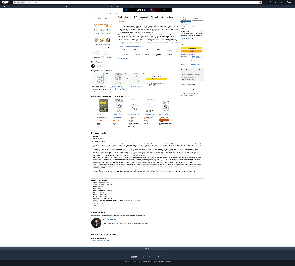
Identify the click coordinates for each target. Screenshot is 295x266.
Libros (243, 6)
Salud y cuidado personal (64, 6)
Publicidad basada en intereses (164, 261)
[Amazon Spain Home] (134, 257)
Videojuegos (133, 6)
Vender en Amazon (189, 6)
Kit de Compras (199, 6)
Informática (54, 6)
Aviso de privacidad (142, 261)
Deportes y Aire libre (90, 6)
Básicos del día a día (173, 6)
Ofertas (39, 6)
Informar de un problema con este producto (130, 46)
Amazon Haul (11, 6)
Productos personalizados (160, 6)
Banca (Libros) (100, 202)
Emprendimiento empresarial (105, 205)
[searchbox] (142, 2)
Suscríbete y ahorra (217, 6)
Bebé (151, 6)
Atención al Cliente (236, 6)
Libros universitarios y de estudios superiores (104, 13)
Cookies (155, 261)
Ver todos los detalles (123, 58)
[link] (118, 78)
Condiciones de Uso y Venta (131, 261)
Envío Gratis (208, 6)
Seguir (109, 66)
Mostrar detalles (152, 85)
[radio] (185, 18)
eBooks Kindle (226, 6)
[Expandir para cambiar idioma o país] (153, 257)
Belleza (181, 6)
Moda (147, 6)
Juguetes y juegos (114, 6)
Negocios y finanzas (119, 13)
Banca (125, 13)
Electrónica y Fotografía (78, 6)
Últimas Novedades (31, 6)
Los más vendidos (20, 6)
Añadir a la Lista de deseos (188, 84)
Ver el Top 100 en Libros (133, 200)
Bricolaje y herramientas (102, 6)
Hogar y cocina (46, 6)
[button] (4, 6)
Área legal (150, 261)
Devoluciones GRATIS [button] (186, 38)
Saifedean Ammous (134, 19)
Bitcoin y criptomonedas (103, 203)
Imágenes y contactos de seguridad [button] (100, 240)
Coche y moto (140, 6)
